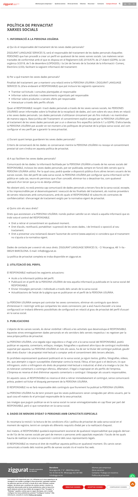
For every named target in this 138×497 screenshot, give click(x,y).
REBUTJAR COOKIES (73, 487)
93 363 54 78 (58, 473)
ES (134, 4)
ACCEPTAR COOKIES (95, 487)
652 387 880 (77, 473)
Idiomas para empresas (43, 4)
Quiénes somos (60, 4)
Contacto (100, 4)
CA (125, 4)
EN (130, 4)
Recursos (91, 4)
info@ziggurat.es (56, 475)
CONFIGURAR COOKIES (118, 487)
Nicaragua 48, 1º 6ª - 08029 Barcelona (64, 470)
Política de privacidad (100, 475)
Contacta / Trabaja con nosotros (105, 473)
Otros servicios (72, 4)
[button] (53, 4)
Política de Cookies (35, 495)
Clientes (83, 4)
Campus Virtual (111, 4)
